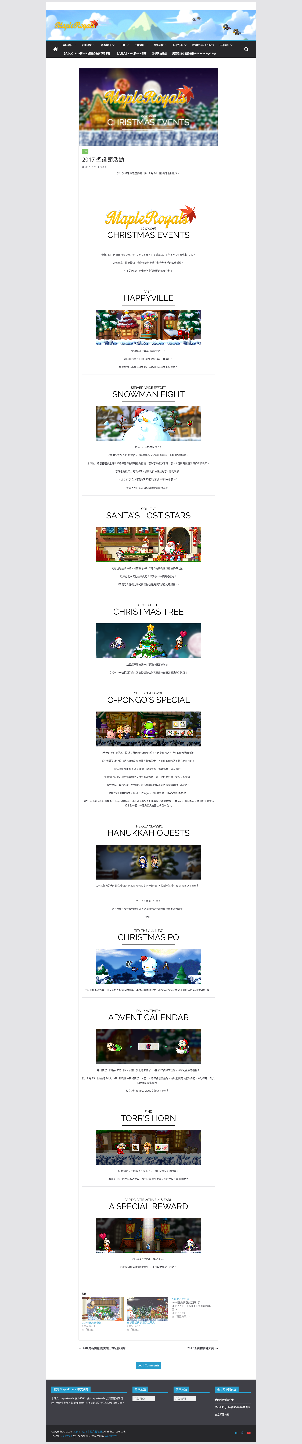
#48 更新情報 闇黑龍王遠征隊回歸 (104, 1348)
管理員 (103, 167)
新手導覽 (87, 45)
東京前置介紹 (222, 1414)
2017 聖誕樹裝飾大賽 (200, 1348)
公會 (122, 45)
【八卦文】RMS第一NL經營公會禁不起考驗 (86, 53)
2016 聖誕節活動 (91, 1322)
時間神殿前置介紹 (224, 1399)
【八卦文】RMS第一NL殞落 (131, 53)
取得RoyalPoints (203, 45)
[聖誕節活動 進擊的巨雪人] (147, 1309)
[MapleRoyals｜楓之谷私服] (151, 12)
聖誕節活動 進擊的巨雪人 (141, 1322)
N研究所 (224, 45)
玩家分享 (178, 45)
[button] (74, 45)
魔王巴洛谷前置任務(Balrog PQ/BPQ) (194, 53)
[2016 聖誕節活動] (103, 1309)
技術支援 (159, 45)
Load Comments (148, 1365)
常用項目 (67, 45)
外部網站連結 (159, 53)
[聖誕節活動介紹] (194, 1307)
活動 (85, 151)
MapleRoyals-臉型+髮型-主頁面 (232, 1407)
